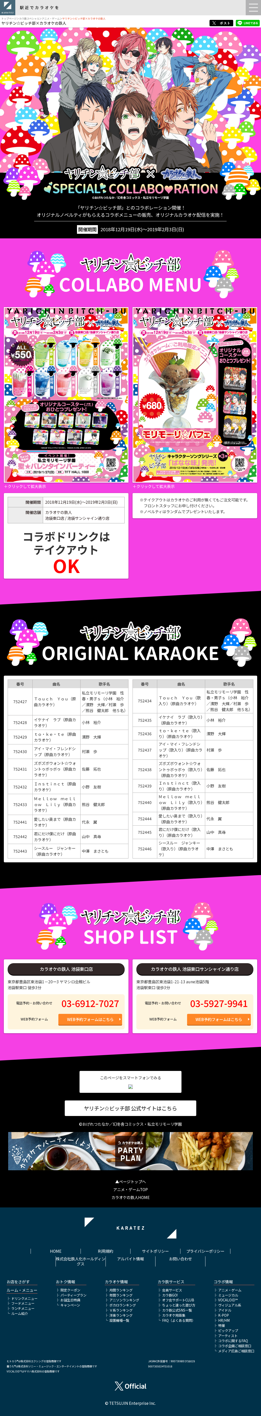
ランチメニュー (22, 1308)
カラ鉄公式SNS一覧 (177, 1310)
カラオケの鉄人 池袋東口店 (66, 969)
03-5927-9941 (219, 1003)
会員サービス (172, 1290)
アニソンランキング (124, 1300)
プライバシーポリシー (205, 1251)
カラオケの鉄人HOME (130, 1197)
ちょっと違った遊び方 (178, 1305)
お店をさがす (18, 1281)
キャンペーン (70, 1305)
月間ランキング (121, 1290)
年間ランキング (121, 1295)
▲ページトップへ (130, 1181)
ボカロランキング (122, 1305)
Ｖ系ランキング (121, 1310)
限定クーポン (70, 1290)
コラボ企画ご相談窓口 (234, 1345)
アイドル (224, 1310)
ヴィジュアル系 (229, 1305)
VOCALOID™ (228, 1300)
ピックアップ (228, 1330)
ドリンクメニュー (24, 1298)
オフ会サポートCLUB (178, 1300)
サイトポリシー (155, 1251)
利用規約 (105, 1251)
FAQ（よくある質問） (178, 1320)
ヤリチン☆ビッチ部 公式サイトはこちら (130, 1108)
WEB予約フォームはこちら (90, 1019)
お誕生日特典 (70, 1300)
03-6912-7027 (90, 1003)
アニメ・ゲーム (51, 18)
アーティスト (228, 1335)
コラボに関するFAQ (233, 1340)
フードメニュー (22, 1303)
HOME (55, 1251)
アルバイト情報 (130, 1258)
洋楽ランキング (121, 1315)
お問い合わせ (180, 1258)
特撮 (221, 1325)
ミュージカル (228, 1295)
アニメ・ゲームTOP (130, 1189)
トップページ (9, 18)
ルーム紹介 (19, 1313)
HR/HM (224, 1320)
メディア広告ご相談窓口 (236, 1351)
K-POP (223, 1315)
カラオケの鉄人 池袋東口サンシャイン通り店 (195, 969)
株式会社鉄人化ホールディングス (80, 1261)
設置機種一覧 (119, 1320)
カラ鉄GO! (170, 1295)
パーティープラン (73, 1295)
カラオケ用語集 (173, 1315)
